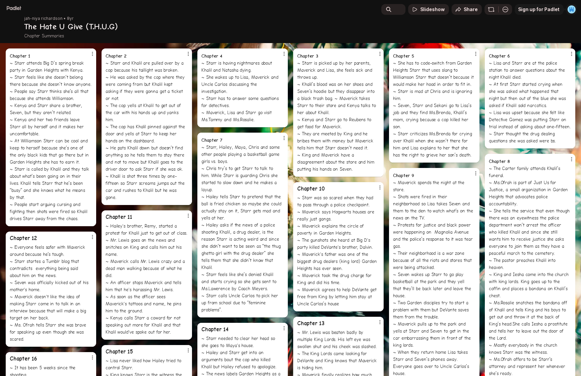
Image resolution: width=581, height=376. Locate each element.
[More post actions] (92, 53)
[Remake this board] (491, 9)
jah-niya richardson (43, 18)
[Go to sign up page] (571, 9)
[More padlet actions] (505, 9)
